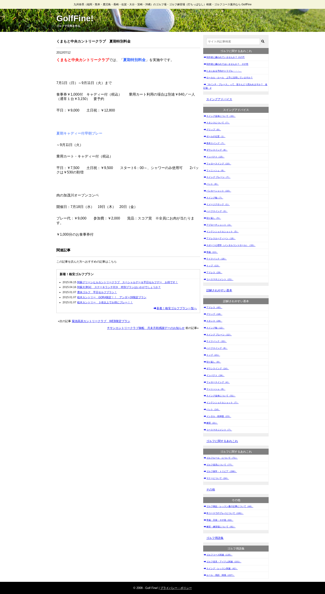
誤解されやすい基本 (219, 290)
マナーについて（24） (217, 478)
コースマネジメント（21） (219, 279)
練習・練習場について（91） (220, 526)
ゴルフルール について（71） (222, 458)
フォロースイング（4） (218, 382)
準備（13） (212, 252)
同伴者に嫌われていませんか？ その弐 (225, 57)
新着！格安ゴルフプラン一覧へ (177, 308)
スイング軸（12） (215, 328)
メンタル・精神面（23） (218, 416)
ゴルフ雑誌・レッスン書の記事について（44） (229, 506)
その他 (210, 489)
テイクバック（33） (216, 341)
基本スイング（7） (215, 143)
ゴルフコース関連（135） (219, 555)
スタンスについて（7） (218, 122)
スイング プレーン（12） (219, 334)
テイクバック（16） (216, 259)
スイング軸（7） (214, 197)
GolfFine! (75, 18)
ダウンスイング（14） (217, 368)
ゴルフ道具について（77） (219, 464)
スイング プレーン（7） (218, 177)
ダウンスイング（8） (217, 150)
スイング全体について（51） (220, 395)
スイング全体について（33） (220, 116)
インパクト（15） (215, 157)
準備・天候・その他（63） (219, 520)
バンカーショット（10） (218, 191)
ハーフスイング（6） (217, 348)
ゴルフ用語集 (215, 538)
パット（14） (213, 409)
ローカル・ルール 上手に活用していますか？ (229, 77)
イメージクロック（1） (218, 204)
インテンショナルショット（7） (222, 402)
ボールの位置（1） (215, 136)
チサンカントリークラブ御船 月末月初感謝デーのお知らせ (146, 328)
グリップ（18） (214, 314)
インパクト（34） (215, 375)
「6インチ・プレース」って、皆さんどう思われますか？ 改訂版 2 (235, 86)
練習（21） (212, 423)
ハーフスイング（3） (217, 211)
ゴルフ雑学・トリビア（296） (221, 471)
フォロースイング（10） (218, 163)
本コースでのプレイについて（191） (224, 513)
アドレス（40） (214, 307)
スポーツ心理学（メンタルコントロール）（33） (230, 245)
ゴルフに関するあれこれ (222, 441)
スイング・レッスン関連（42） (222, 568)
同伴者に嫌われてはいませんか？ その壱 (227, 64)
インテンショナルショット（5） (222, 231)
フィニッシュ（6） (215, 170)
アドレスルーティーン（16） (220, 238)
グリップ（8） (213, 129)
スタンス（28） (214, 321)
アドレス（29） (214, 272)
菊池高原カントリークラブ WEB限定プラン (101, 321)
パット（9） (212, 184)
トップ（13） (213, 265)
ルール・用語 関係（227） (220, 575)
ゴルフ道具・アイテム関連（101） (223, 561)
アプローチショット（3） (219, 225)
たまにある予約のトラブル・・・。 (224, 71)
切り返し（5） (213, 218)
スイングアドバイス (219, 99)
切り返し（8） (213, 362)
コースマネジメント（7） (219, 430)
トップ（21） (213, 355)
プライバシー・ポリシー (176, 588)
